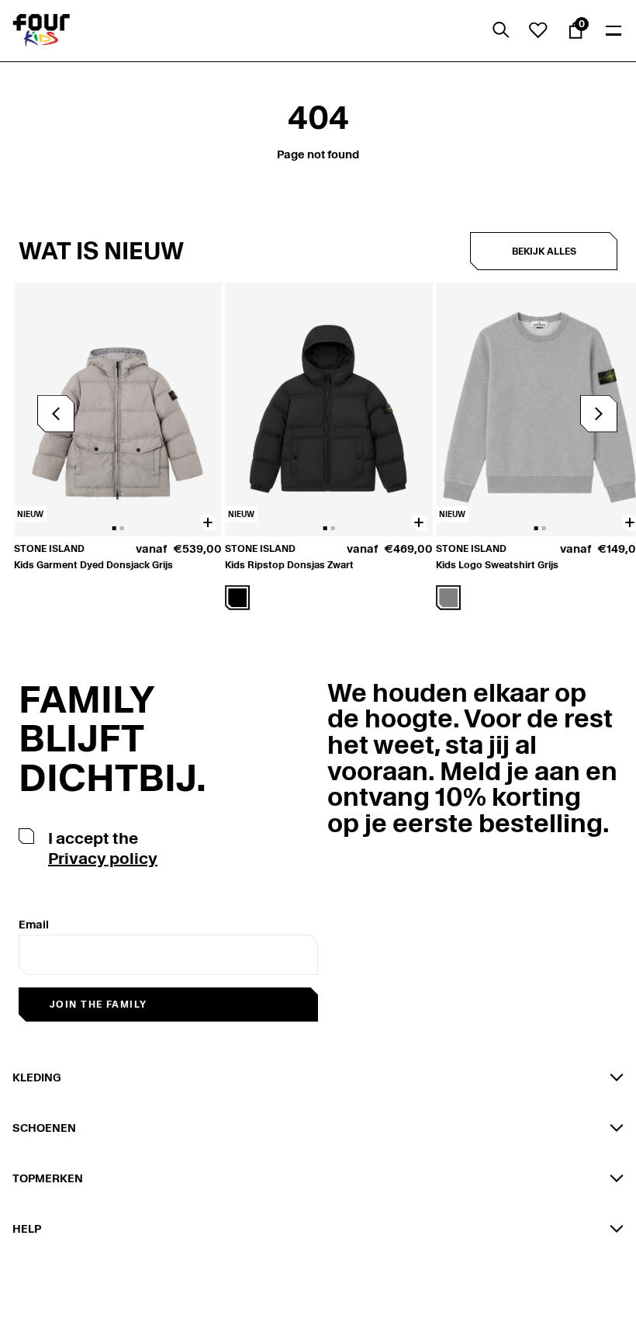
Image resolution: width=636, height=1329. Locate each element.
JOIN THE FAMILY (98, 1004)
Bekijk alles (544, 251)
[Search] (501, 30)
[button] (598, 413)
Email (34, 924)
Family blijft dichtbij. (112, 738)
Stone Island (49, 548)
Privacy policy (102, 858)
